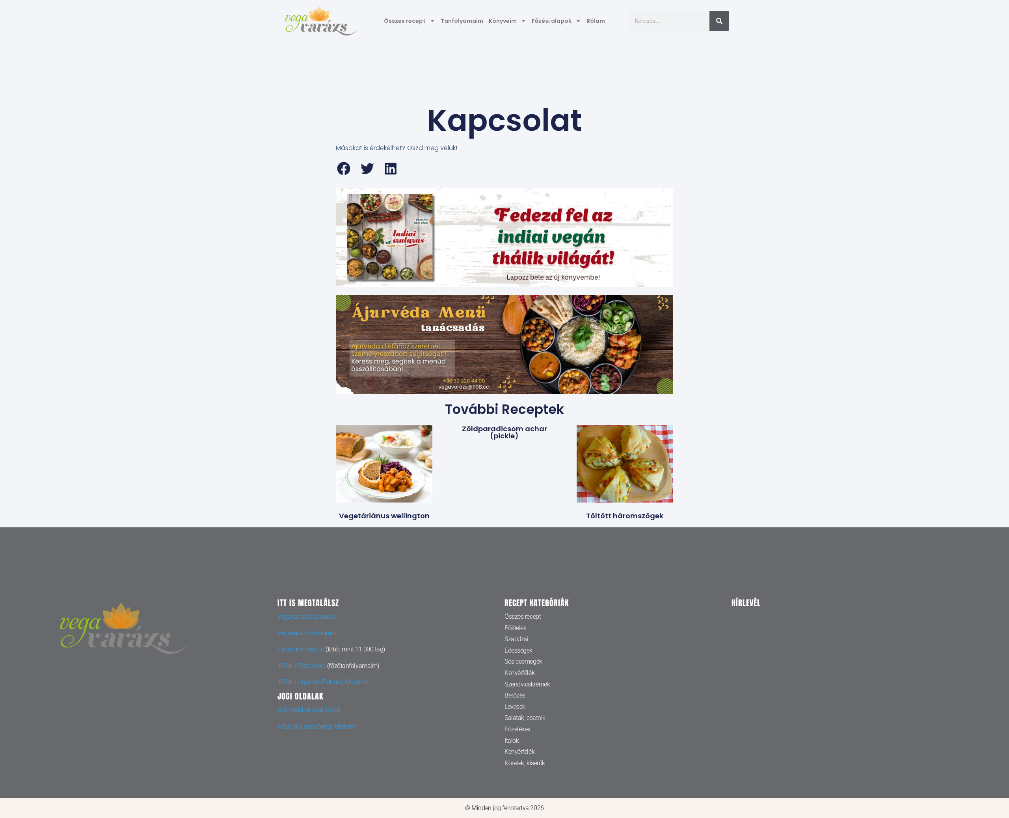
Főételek (515, 628)
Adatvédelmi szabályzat (308, 710)
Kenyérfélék (519, 673)
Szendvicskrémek (527, 684)
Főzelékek (517, 729)
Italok (511, 740)
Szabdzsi (516, 639)
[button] (344, 169)
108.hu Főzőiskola (301, 666)
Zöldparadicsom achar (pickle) (504, 432)
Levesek (514, 706)
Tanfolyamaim (462, 21)
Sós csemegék (523, 661)
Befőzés (514, 695)
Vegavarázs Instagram (307, 633)
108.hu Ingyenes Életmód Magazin (322, 682)
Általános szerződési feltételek (316, 726)
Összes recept (405, 21)
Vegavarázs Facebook (306, 616)
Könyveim (503, 21)
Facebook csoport (300, 649)
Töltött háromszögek (624, 516)
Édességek (518, 650)
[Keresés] (719, 21)
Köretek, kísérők (524, 763)
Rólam (595, 21)
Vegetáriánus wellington (384, 516)
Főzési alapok (552, 21)
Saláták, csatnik (524, 718)
